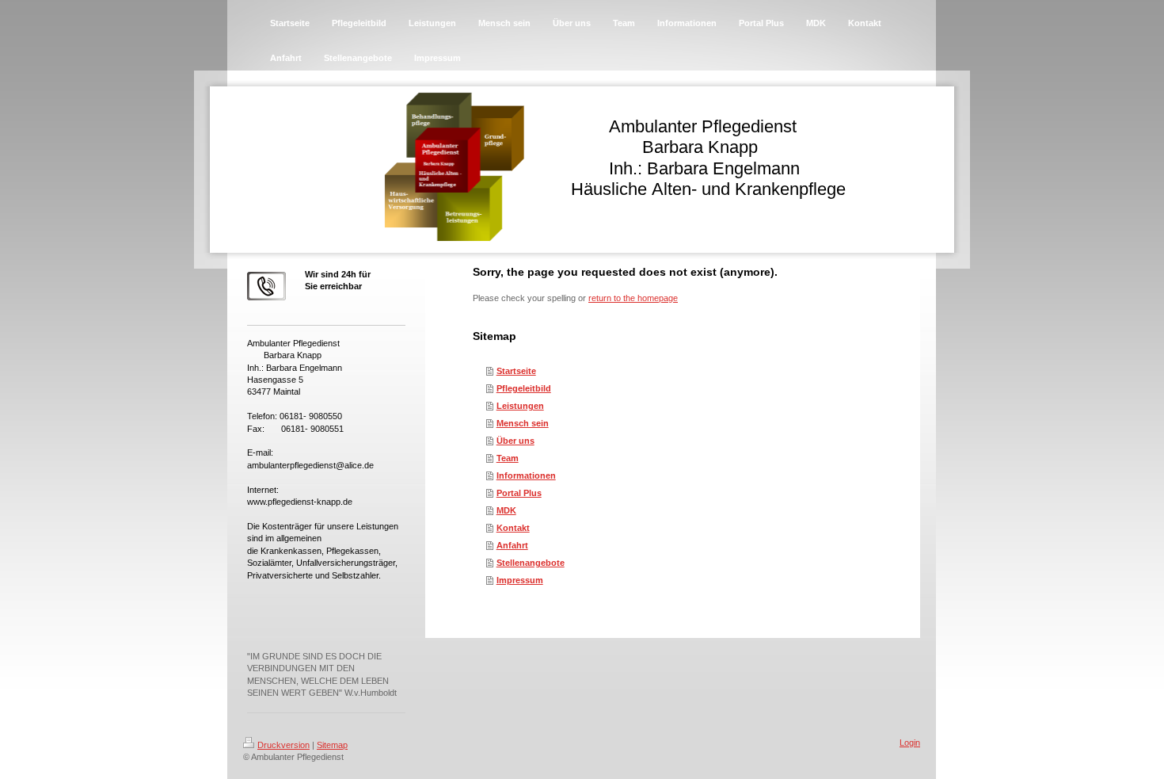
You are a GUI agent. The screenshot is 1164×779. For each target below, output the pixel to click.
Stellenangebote (530, 562)
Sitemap (332, 745)
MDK (506, 510)
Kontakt (513, 528)
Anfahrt (512, 545)
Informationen (526, 475)
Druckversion (283, 745)
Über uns (515, 440)
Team (507, 458)
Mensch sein (522, 423)
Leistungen (520, 406)
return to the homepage (633, 298)
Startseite (516, 371)
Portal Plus (519, 493)
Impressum (519, 580)
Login (910, 742)
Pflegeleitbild (523, 388)
